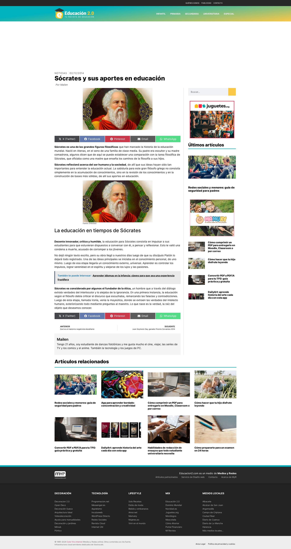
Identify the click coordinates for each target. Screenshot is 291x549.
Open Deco (60, 505)
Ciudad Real (208, 516)
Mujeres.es (134, 519)
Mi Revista (171, 530)
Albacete (206, 501)
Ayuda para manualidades (67, 519)
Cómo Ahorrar (172, 523)
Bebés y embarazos (138, 508)
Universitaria (211, 13)
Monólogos (171, 516)
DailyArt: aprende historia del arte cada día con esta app (220, 294)
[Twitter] (234, 3)
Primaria (175, 13)
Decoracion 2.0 (62, 501)
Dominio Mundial (174, 505)
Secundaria (192, 13)
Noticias (61, 73)
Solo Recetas (135, 501)
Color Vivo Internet (74, 542)
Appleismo (97, 508)
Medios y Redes (226, 473)
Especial (229, 13)
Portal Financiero (174, 527)
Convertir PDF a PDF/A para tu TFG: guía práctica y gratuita (221, 278)
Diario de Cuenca (210, 519)
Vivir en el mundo (137, 523)
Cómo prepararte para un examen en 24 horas (214, 449)
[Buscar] (232, 92)
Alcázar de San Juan (212, 505)
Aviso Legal (200, 544)
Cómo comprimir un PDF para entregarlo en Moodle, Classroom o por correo (221, 247)
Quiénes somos (192, 3)
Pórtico (58, 530)
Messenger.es (98, 505)
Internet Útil (97, 527)
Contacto (217, 3)
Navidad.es (171, 508)
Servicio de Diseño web (193, 477)
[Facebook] (229, 3)
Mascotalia (171, 519)
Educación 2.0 (173, 501)
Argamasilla (208, 508)
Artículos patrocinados (167, 477)
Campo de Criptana (212, 512)
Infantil (161, 13)
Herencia (206, 527)
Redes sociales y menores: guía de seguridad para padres (211, 189)
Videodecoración (63, 516)
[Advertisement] (145, 44)
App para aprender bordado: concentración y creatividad (118, 404)
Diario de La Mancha (212, 523)
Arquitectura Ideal (63, 512)
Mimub (58, 527)
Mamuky (133, 516)
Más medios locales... (213, 530)
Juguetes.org (172, 512)
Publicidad (206, 3)
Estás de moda (136, 505)
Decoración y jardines (65, 523)
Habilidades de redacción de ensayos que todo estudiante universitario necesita (165, 450)
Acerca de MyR (228, 477)
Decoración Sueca (64, 508)
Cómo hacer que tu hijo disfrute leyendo (221, 261)
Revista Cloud (98, 523)
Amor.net (133, 512)
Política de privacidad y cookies (221, 544)
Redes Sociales (99, 519)
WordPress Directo (101, 516)
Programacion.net (100, 501)
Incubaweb (97, 512)
